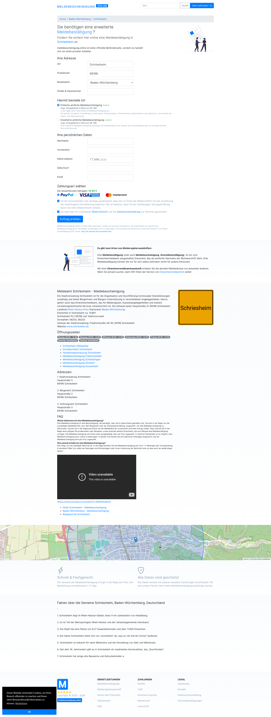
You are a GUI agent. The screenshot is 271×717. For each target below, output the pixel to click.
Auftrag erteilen (70, 219)
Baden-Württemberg (113, 309)
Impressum (183, 683)
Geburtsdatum (65, 158)
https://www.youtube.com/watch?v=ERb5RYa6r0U (84, 501)
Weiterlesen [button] (21, 703)
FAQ (99, 706)
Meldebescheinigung (108, 683)
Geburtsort (63, 167)
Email (60, 176)
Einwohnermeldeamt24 (172, 271)
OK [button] (29, 712)
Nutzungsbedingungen (190, 700)
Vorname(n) (63, 149)
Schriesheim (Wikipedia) (75, 345)
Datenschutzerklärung (128, 211)
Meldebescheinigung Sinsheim (79, 362)
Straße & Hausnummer (69, 91)
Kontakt (182, 689)
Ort (59, 63)
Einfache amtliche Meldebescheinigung (85, 105)
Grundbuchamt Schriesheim (77, 349)
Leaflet (245, 559)
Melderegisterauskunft (109, 689)
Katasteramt (103, 700)
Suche (185, 5)
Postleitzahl (63, 72)
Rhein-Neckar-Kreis (78, 309)
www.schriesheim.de (78, 326)
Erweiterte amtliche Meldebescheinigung (86, 119)
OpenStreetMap (256, 559)
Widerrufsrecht (100, 211)
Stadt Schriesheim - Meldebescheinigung (84, 507)
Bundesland (63, 81)
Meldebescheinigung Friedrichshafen (82, 356)
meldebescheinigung (82, 6)
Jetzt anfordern (200, 5)
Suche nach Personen (108, 695)
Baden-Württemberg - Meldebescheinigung (86, 510)
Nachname (62, 140)
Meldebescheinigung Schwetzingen (81, 359)
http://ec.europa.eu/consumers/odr (96, 231)
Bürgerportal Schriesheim (76, 514)
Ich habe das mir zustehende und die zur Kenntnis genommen (114, 211)
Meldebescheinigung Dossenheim (80, 366)
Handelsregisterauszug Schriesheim (82, 352)
